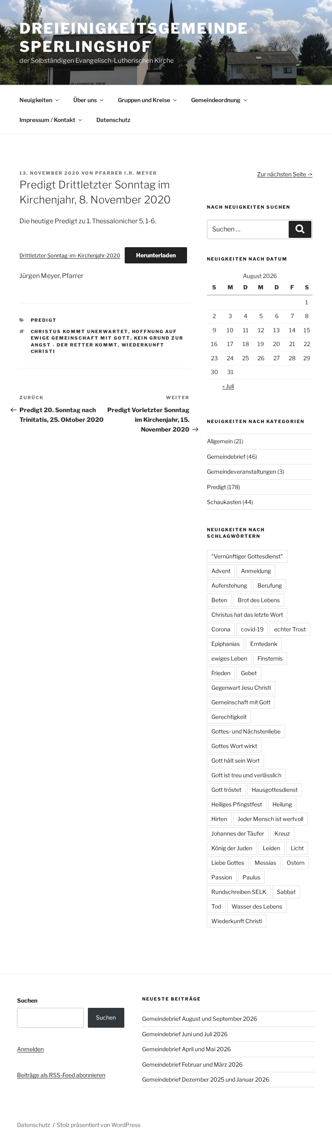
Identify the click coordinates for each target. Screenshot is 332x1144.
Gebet (249, 672)
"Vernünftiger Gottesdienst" (247, 556)
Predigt (44, 320)
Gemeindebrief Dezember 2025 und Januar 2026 (205, 1079)
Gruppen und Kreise (144, 99)
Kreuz (282, 833)
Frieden (220, 672)
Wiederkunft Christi (236, 920)
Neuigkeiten (35, 99)
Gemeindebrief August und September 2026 (199, 1018)
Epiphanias (225, 643)
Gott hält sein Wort (235, 760)
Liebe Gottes (227, 862)
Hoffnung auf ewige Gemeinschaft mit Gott (104, 335)
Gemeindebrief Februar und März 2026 (192, 1064)
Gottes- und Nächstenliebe (246, 731)
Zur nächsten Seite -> (285, 174)
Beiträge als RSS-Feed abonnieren (61, 1074)
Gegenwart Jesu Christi (241, 687)
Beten (219, 600)
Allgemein (220, 441)
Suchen (27, 1000)
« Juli (228, 386)
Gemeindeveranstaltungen (241, 471)
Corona (220, 629)
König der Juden (231, 848)
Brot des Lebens (259, 600)
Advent (220, 570)
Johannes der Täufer (237, 833)
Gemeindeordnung (215, 99)
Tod (216, 906)
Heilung (282, 804)
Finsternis (270, 658)
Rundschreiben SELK (238, 891)
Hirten (219, 818)
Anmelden (30, 1049)
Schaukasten (224, 501)
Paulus (251, 877)
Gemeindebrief (226, 456)
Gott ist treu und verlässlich (246, 775)
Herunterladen (156, 255)
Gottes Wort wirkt (234, 745)
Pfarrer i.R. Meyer (126, 173)
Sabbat (286, 891)
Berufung (270, 585)
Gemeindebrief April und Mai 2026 (186, 1049)
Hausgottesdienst (275, 789)
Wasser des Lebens (257, 906)
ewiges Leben (229, 658)
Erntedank (263, 643)
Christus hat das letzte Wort (247, 614)
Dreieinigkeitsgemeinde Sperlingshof (134, 37)
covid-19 (252, 629)
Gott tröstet (226, 789)
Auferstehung (229, 585)
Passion (221, 877)
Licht (297, 848)
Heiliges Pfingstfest (236, 804)
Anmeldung (256, 570)
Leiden (271, 848)
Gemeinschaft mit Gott (240, 702)
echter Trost (290, 629)
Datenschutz (113, 119)
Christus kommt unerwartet (79, 331)
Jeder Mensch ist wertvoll (270, 818)
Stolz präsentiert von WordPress (98, 1124)
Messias (265, 862)
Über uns (85, 99)
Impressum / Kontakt (47, 119)
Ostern (295, 862)
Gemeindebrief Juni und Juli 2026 (185, 1034)
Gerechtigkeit (229, 716)
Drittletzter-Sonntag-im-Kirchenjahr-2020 (69, 255)
